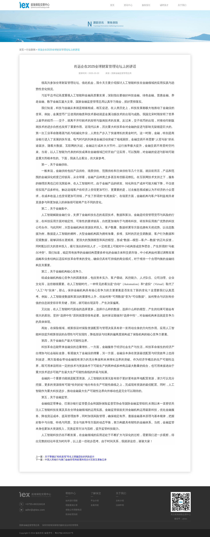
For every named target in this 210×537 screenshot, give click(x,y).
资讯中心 (128, 5)
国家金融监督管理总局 (29, 525)
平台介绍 (95, 500)
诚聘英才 (164, 5)
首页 (21, 49)
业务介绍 (120, 500)
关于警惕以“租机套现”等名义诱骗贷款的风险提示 (69, 456)
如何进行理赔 (72, 500)
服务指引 (146, 5)
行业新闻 (30, 49)
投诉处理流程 (72, 514)
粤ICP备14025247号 (64, 533)
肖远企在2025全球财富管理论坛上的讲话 (59, 49)
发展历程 (95, 505)
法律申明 (120, 505)
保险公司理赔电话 (74, 510)
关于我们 (182, 5)
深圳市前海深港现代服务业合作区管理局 (60, 525)
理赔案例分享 (72, 505)
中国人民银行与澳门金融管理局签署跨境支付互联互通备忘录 (76, 459)
